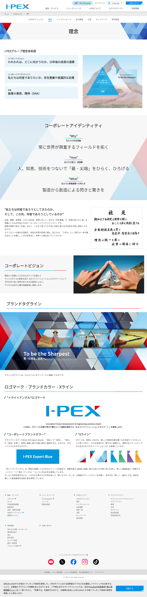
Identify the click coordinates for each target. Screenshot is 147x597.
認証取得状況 (115, 515)
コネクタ (10, 499)
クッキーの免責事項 (71, 572)
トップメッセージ (64, 19)
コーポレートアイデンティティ (19, 74)
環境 (112, 504)
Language (115, 3)
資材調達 (115, 19)
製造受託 (10, 507)
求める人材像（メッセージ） (17, 529)
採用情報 (135, 8)
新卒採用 (10, 537)
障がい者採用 (12, 543)
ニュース (45, 501)
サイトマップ (100, 3)
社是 (9, 90)
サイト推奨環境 (57, 572)
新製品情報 (46, 504)
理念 (77, 501)
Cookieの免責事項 (97, 586)
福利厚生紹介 (12, 532)
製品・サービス (51, 8)
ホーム (7, 14)
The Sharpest (85, 3)
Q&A (9, 535)
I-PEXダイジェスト (83, 499)
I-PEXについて (95, 8)
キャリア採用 (12, 540)
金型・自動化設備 (13, 510)
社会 (112, 507)
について (17, 14)
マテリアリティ (116, 501)
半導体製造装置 (13, 504)
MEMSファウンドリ (14, 512)
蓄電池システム (13, 515)
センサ (9, 501)
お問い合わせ (46, 525)
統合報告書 (115, 512)
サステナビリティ (116, 8)
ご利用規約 (46, 572)
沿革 (89, 19)
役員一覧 (79, 510)
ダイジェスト (36, 19)
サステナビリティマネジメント (122, 499)
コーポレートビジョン (16, 58)
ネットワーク (101, 19)
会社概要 (79, 19)
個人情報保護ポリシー (86, 572)
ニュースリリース (73, 8)
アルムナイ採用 (13, 546)
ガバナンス (115, 510)
